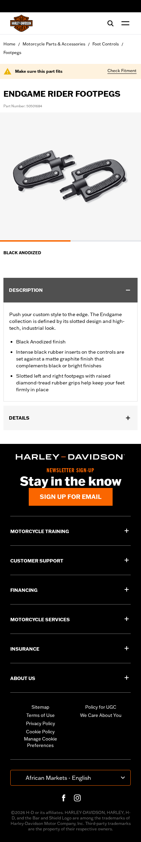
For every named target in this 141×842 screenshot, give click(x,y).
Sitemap (40, 707)
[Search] (110, 23)
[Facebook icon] (64, 798)
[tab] (35, 241)
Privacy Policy (40, 723)
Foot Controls (105, 43)
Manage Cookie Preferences (40, 742)
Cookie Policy (40, 731)
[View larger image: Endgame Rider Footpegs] (70, 176)
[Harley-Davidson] (70, 457)
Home (9, 43)
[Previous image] (14, 177)
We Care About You (100, 715)
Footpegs (12, 52)
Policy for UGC (100, 707)
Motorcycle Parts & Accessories (54, 43)
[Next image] (127, 177)
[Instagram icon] (77, 798)
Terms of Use (40, 715)
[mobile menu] (124, 23)
